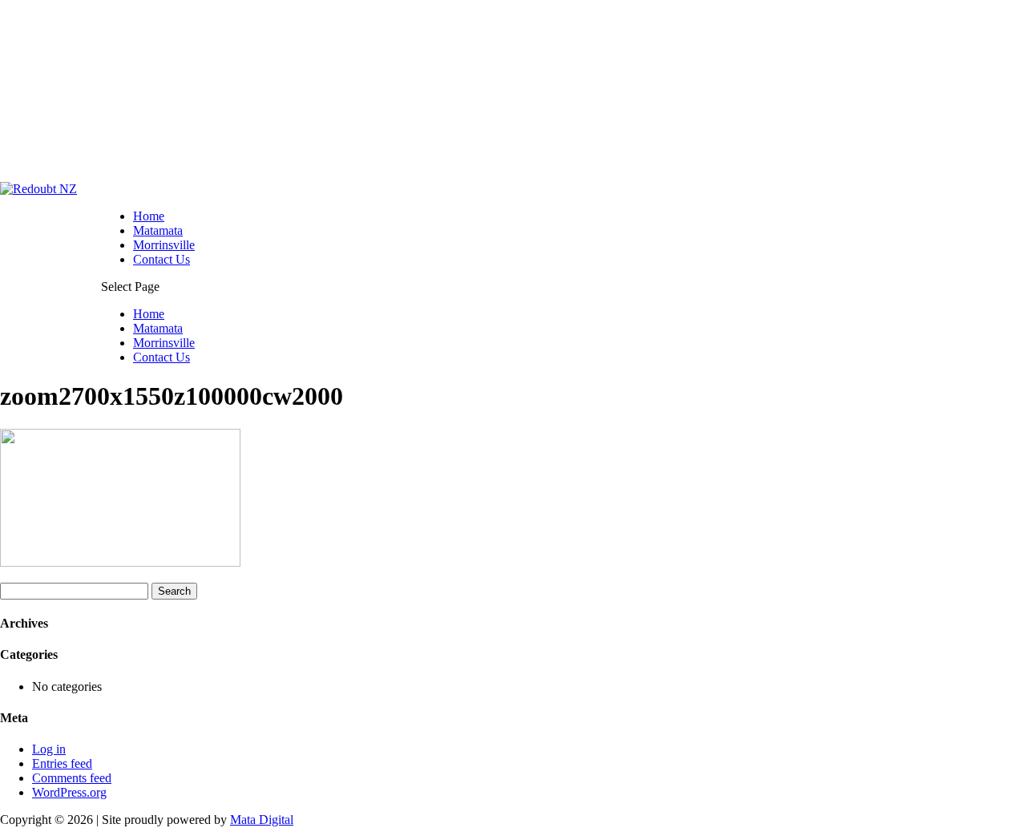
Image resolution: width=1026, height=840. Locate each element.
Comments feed (71, 778)
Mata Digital (261, 819)
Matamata (158, 230)
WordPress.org (69, 792)
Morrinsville (164, 245)
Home (148, 216)
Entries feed (62, 763)
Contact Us (161, 259)
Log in (49, 749)
